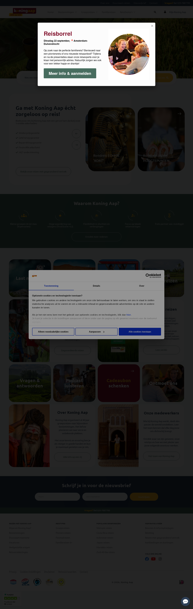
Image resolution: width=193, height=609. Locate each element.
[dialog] (96, 54)
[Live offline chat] (185, 601)
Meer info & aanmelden (70, 73)
